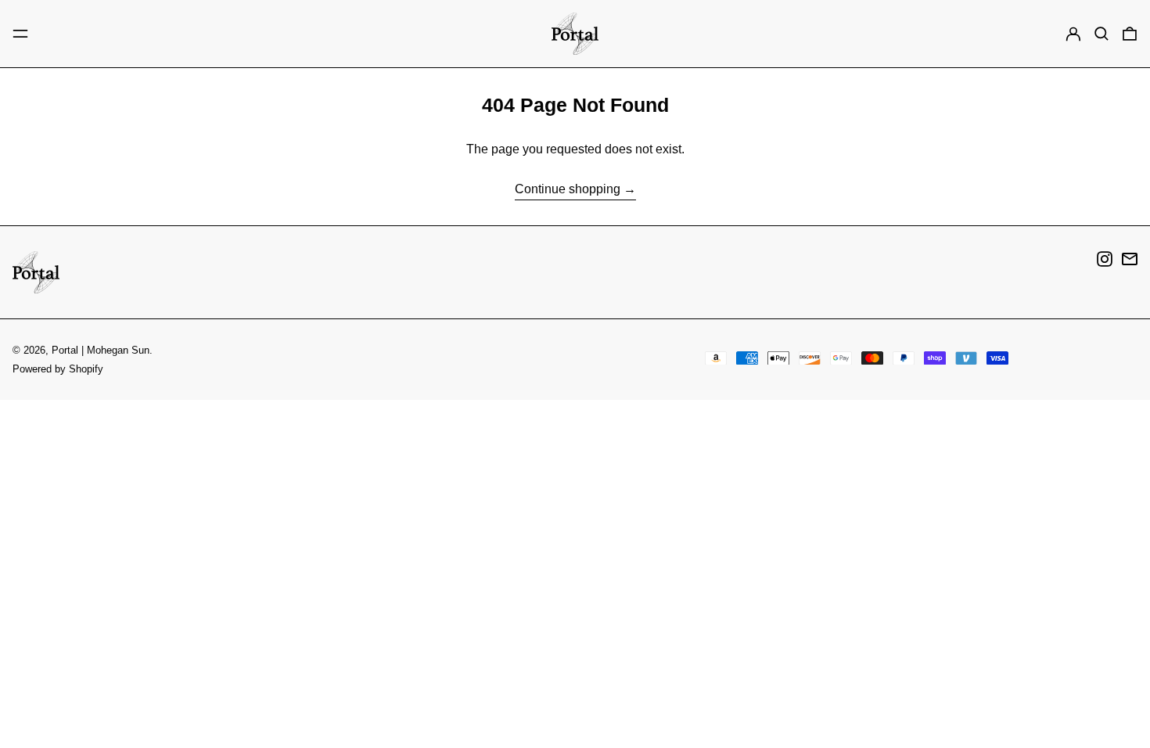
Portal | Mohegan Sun (100, 350)
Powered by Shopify (58, 369)
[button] (1101, 34)
